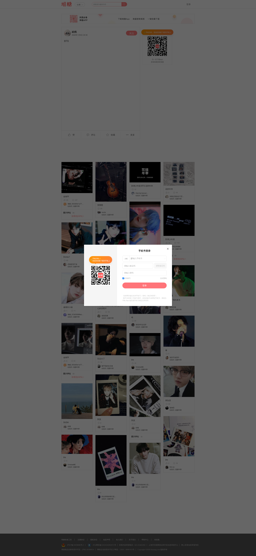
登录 (144, 285)
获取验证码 (160, 265)
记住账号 (127, 278)
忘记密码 (163, 278)
